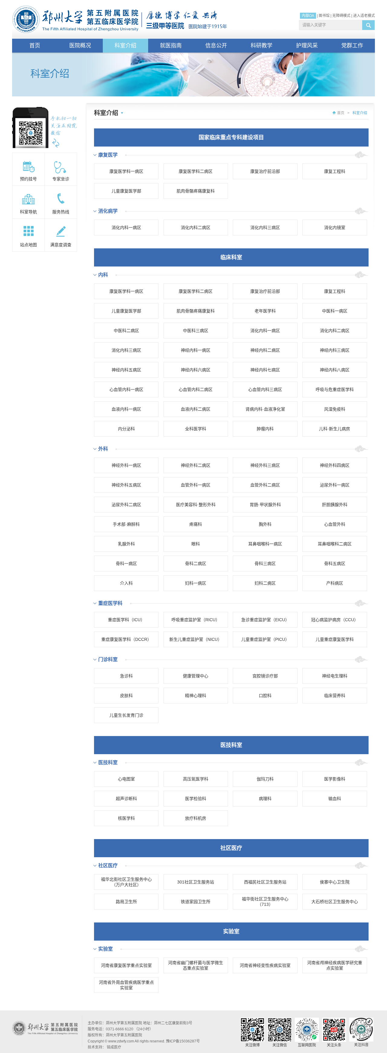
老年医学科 (265, 310)
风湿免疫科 (334, 409)
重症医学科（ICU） (126, 619)
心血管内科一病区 (126, 389)
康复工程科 (334, 171)
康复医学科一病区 (126, 171)
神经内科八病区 (335, 369)
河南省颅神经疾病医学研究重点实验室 (334, 965)
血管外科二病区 (265, 485)
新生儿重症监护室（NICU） (195, 639)
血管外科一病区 (195, 485)
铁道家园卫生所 (195, 901)
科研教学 (261, 46)
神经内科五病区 (126, 369)
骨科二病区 (195, 563)
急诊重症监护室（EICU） (265, 619)
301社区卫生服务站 (195, 882)
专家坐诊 (60, 178)
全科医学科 (195, 428)
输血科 (334, 798)
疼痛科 (195, 524)
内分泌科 (126, 428)
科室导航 (28, 211)
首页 (34, 46)
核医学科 (126, 818)
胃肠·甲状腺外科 (265, 504)
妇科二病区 (265, 583)
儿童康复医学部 (126, 191)
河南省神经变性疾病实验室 (265, 965)
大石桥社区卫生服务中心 (334, 901)
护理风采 (307, 46)
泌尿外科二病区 (126, 504)
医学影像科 (334, 779)
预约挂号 (28, 178)
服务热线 (60, 211)
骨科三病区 (265, 563)
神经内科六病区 (195, 369)
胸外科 (265, 524)
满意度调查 (60, 244)
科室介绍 (125, 46)
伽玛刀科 (265, 779)
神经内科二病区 (265, 350)
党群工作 (352, 46)
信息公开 (216, 46)
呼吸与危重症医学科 (335, 389)
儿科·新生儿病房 (334, 428)
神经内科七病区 (265, 369)
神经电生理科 (334, 675)
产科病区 (334, 583)
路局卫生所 (126, 901)
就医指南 (171, 46)
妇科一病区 (195, 583)
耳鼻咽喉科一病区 (265, 543)
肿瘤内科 (265, 428)
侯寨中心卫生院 (335, 882)
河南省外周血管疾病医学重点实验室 (126, 985)
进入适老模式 (364, 16)
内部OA (308, 16)
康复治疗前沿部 (265, 171)
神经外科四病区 (335, 465)
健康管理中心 (195, 675)
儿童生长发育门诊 (126, 715)
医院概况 (80, 46)
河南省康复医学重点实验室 (126, 965)
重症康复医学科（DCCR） (126, 639)
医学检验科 (195, 798)
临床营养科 (334, 695)
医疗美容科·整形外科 (196, 504)
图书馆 (324, 16)
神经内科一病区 (195, 350)
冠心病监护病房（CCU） (334, 619)
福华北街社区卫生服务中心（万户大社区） (126, 882)
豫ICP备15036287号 (183, 1041)
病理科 (265, 798)
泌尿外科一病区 (335, 485)
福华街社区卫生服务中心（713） (265, 901)
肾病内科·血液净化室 (265, 409)
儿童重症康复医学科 (335, 639)
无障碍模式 (341, 16)
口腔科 (265, 695)
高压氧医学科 (195, 779)
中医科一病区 (334, 310)
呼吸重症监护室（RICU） (195, 619)
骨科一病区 (126, 563)
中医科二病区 (126, 330)
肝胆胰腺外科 (334, 504)
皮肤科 (126, 695)
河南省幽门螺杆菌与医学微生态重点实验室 (195, 965)
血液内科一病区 (126, 409)
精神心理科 (195, 695)
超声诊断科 (126, 798)
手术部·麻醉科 (126, 524)
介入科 (126, 583)
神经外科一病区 (126, 465)
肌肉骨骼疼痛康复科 (196, 191)
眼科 (195, 543)
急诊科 (126, 675)
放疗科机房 (195, 818)
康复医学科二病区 (196, 171)
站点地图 (28, 244)
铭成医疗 (114, 1047)
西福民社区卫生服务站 (265, 882)
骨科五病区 (334, 563)
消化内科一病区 (126, 227)
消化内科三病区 (265, 227)
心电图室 (126, 779)
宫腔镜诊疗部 (265, 675)
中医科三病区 (195, 330)
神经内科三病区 (335, 350)
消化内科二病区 (195, 227)
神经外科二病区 (195, 465)
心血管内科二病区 (196, 389)
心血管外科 (334, 524)
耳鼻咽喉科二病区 (335, 543)
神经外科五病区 (126, 485)
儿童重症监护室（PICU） (265, 639)
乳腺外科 (126, 543)
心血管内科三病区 (265, 389)
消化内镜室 (334, 227)
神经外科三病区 (265, 465)
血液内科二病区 (195, 409)
